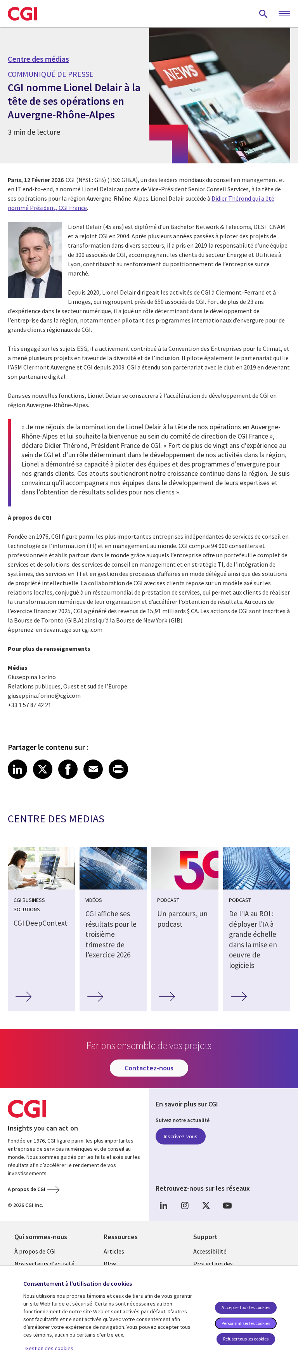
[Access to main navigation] (284, 14)
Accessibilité (210, 1251)
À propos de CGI (35, 1251)
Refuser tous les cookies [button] (246, 1339)
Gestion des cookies (49, 1348)
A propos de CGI (26, 1189)
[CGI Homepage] (22, 13)
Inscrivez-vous (181, 1136)
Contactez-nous (149, 1067)
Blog (110, 1264)
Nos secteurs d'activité (44, 1264)
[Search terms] (263, 13)
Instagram (184, 1205)
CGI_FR (206, 1205)
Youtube (227, 1205)
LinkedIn (163, 1205)
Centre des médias (38, 59)
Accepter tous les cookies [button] (246, 1307)
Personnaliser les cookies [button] (246, 1323)
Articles (114, 1251)
